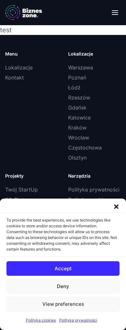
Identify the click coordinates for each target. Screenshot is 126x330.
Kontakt (14, 77)
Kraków (77, 127)
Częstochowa (85, 147)
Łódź (74, 87)
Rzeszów (79, 97)
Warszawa (80, 67)
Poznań (77, 77)
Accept (63, 268)
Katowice (79, 117)
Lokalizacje (19, 67)
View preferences (63, 304)
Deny (63, 286)
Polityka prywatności (78, 320)
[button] (116, 206)
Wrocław (78, 137)
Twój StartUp (21, 189)
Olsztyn (77, 157)
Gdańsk (77, 107)
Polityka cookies (41, 320)
